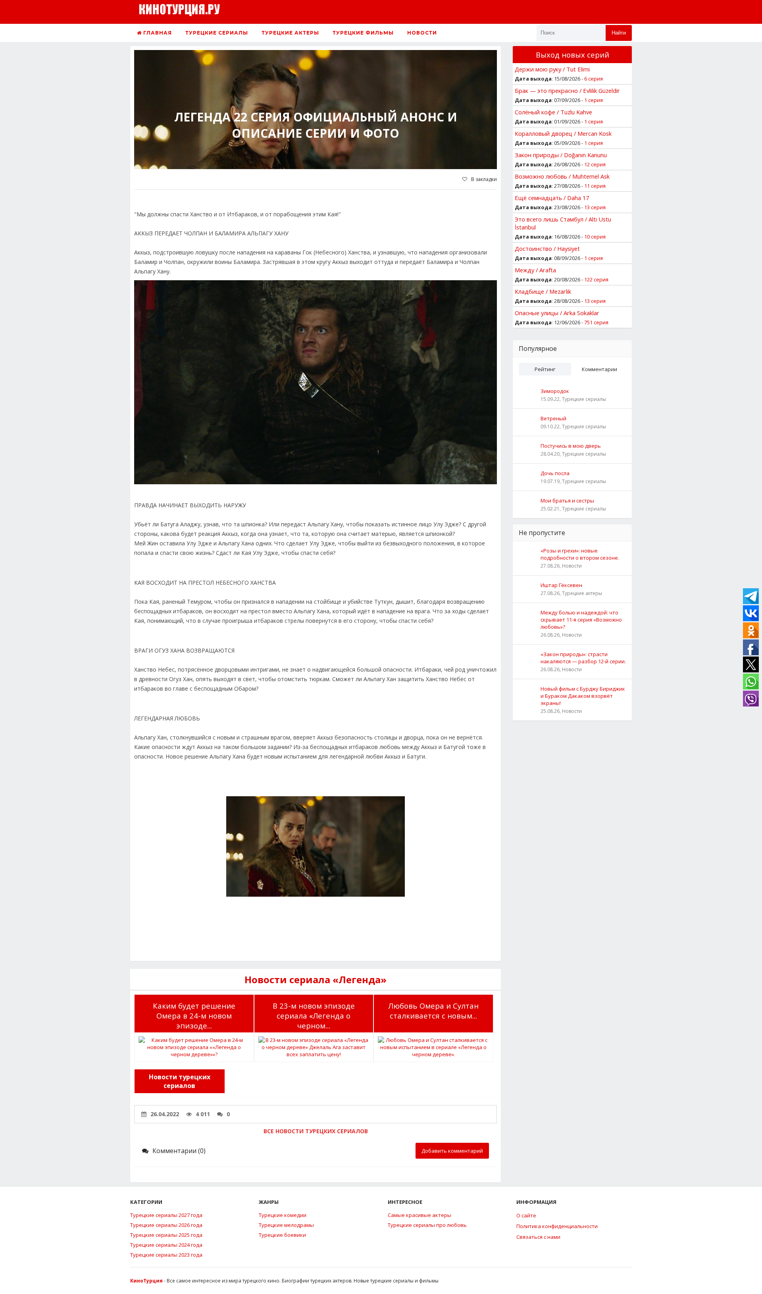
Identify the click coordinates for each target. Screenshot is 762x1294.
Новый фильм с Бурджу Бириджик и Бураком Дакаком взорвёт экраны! (583, 696)
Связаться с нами (538, 1236)
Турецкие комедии (282, 1215)
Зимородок (555, 391)
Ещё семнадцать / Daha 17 (552, 198)
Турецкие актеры (290, 33)
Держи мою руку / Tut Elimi (552, 69)
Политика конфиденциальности (557, 1226)
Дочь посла (555, 473)
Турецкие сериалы (216, 33)
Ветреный (553, 418)
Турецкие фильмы (363, 33)
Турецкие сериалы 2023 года (166, 1254)
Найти (619, 33)
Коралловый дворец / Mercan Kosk (563, 133)
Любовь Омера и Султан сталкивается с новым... (433, 1011)
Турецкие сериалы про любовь (427, 1225)
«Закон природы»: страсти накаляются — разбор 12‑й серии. (583, 658)
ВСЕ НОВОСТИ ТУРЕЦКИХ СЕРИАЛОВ (316, 1131)
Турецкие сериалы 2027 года (166, 1215)
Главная (157, 33)
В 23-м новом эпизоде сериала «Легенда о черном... (314, 1015)
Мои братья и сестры (567, 500)
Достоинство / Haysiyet (547, 248)
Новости (422, 33)
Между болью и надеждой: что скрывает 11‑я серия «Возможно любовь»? (581, 619)
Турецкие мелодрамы (286, 1225)
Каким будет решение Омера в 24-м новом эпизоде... (194, 1015)
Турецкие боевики (282, 1234)
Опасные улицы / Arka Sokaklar (557, 313)
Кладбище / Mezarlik (543, 291)
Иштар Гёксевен (561, 585)
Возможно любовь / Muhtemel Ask (562, 176)
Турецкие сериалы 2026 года (166, 1225)
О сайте (526, 1215)
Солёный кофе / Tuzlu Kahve (553, 112)
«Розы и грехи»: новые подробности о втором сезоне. (580, 554)
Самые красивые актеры (419, 1215)
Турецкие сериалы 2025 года (166, 1234)
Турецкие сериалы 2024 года (166, 1244)
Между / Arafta (535, 270)
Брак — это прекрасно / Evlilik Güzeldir (567, 90)
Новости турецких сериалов (179, 1081)
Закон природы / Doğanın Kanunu (561, 155)
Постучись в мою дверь (571, 445)
